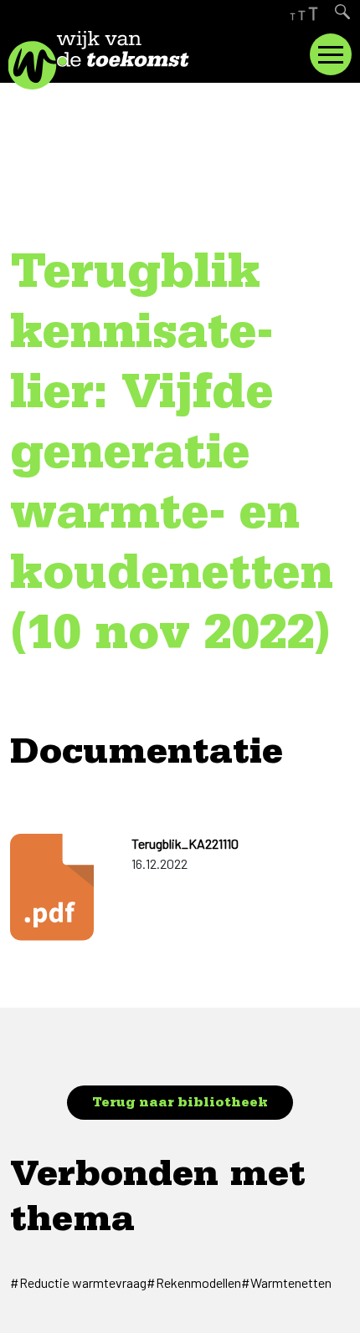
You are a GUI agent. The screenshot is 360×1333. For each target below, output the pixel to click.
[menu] (331, 54)
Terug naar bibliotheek (180, 1104)
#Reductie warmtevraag (78, 1282)
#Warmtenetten (286, 1282)
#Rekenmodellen (194, 1282)
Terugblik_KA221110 (185, 843)
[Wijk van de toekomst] (121, 60)
